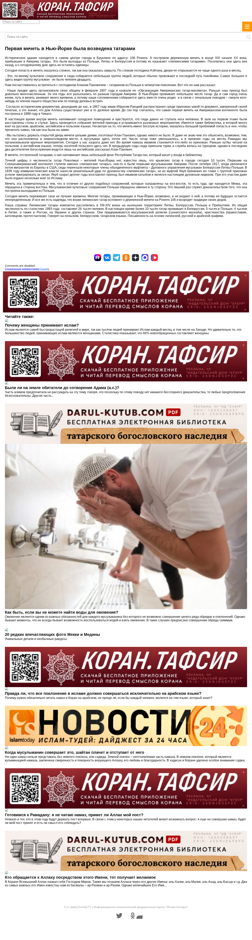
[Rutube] (97, 257)
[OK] (126, 257)
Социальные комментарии (27, 268)
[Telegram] (116, 257)
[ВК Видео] (154, 257)
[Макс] (144, 257)
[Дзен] (135, 257)
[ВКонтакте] (107, 257)
